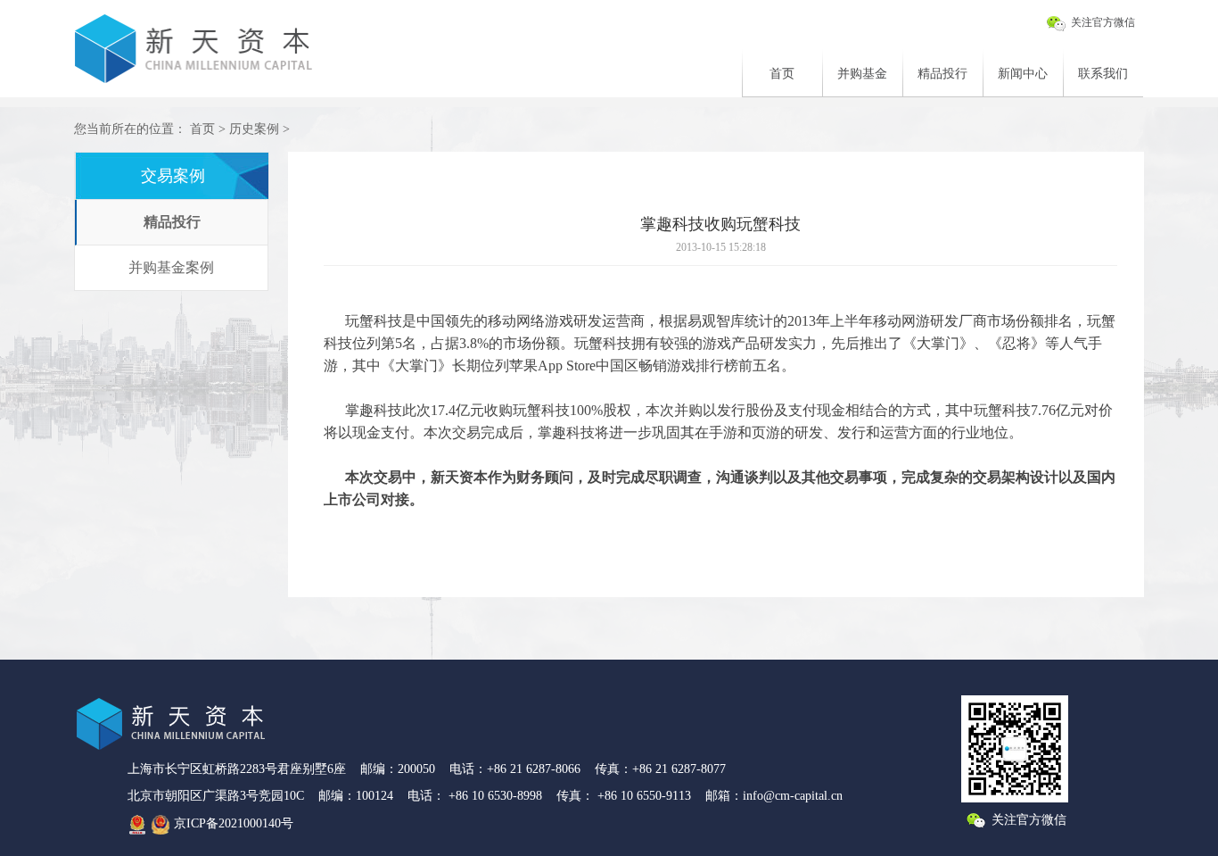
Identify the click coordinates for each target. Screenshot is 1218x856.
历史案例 (252, 129)
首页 (781, 73)
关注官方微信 (1101, 22)
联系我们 (1103, 73)
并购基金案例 (171, 267)
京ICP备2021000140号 (233, 823)
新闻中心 (1023, 73)
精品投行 (942, 73)
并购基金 (862, 73)
